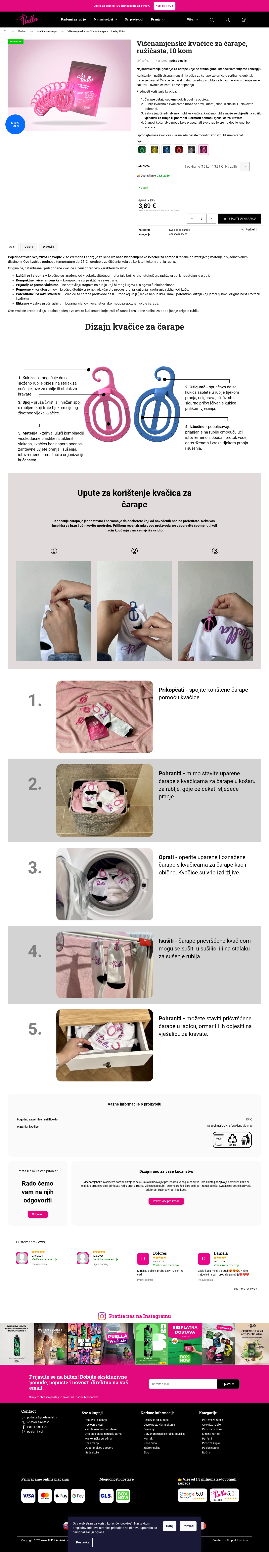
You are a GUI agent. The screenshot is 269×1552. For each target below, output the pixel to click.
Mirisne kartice (211, 1433)
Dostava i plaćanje (96, 1419)
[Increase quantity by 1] (211, 218)
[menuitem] (73, 19)
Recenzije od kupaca (156, 1419)
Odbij (169, 1526)
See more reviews (244, 1288)
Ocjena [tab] (28, 246)
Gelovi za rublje (211, 1424)
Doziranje (149, 1429)
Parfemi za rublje (212, 1419)
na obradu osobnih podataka (80, 1397)
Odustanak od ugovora (99, 1447)
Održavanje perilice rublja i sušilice (164, 1433)
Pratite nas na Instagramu (140, 1316)
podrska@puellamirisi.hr (42, 1417)
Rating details (178, 60)
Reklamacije (92, 1443)
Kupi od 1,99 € (164, 5)
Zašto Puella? (152, 1447)
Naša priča (150, 1443)
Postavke (82, 1542)
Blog (146, 1452)
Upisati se (228, 1384)
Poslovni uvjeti (94, 1424)
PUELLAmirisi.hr (37, 1426)
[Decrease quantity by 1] (192, 218)
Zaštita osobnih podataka (101, 1429)
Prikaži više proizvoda (166, 1201)
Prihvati (188, 1526)
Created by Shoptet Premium (230, 1540)
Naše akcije (92, 1452)
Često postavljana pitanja (159, 1424)
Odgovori (37, 1214)
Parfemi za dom (212, 1429)
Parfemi (207, 1438)
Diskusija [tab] (48, 246)
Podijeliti (251, 229)
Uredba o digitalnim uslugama (103, 1433)
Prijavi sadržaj (39, 1264)
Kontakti (149, 1438)
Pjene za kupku (211, 1443)
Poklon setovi (210, 1447)
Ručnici (206, 1452)
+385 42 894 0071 (38, 1422)
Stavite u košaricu (242, 218)
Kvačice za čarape (179, 229)
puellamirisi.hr (36, 1431)
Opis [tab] (12, 246)
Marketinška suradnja (98, 1438)
